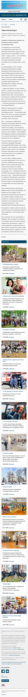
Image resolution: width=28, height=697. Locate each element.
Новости (3, 19)
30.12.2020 (4, 24)
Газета (10, 19)
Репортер (12, 24)
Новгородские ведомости (14, 655)
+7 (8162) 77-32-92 (16, 647)
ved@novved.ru (21, 649)
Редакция (3, 694)
